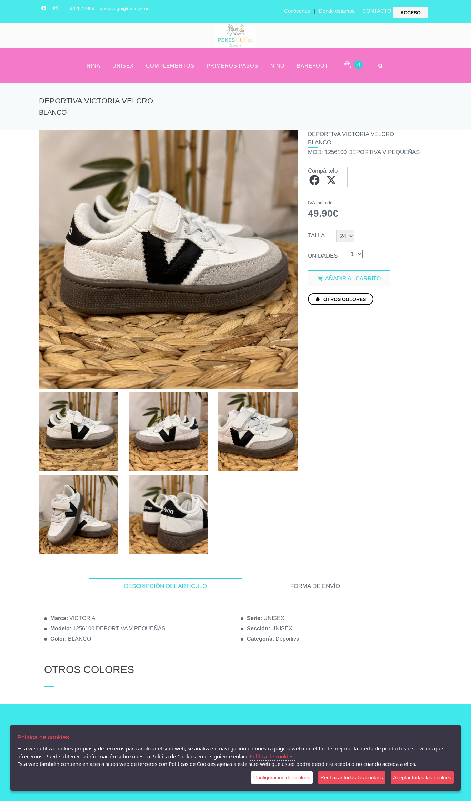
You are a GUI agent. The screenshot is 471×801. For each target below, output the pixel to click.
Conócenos (297, 11)
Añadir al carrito (352, 278)
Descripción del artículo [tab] (165, 586)
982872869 (82, 8)
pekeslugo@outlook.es (124, 8)
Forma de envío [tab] (315, 586)
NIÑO (277, 66)
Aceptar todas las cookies (422, 777)
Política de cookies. (272, 756)
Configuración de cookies (281, 777)
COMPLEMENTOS (170, 66)
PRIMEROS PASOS (232, 66)
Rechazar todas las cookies (351, 777)
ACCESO (410, 13)
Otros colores (344, 299)
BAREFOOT (312, 66)
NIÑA (93, 66)
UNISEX (123, 66)
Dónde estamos (337, 11)
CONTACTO (376, 11)
